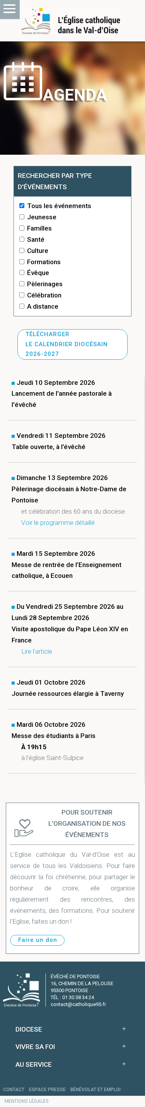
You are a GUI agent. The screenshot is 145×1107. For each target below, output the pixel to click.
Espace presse (47, 1089)
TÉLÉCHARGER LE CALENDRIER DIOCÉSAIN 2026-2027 (67, 344)
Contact (13, 1089)
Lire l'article (36, 651)
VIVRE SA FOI (35, 1047)
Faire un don (37, 939)
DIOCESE (28, 1029)
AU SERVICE (33, 1064)
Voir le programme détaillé (58, 522)
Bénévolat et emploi (95, 1089)
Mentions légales (27, 1101)
